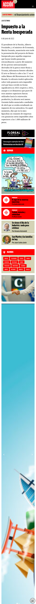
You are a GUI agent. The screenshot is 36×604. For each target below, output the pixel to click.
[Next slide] (32, 454)
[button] (17, 603)
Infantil (21, 269)
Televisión (13, 258)
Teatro (21, 258)
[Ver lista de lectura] (33, 601)
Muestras (15, 266)
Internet (13, 269)
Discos (28, 269)
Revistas (7, 262)
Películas (7, 266)
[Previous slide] (3, 454)
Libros (6, 269)
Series (28, 258)
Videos (6, 258)
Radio (21, 262)
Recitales (14, 262)
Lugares (23, 266)
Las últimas (5, 21)
